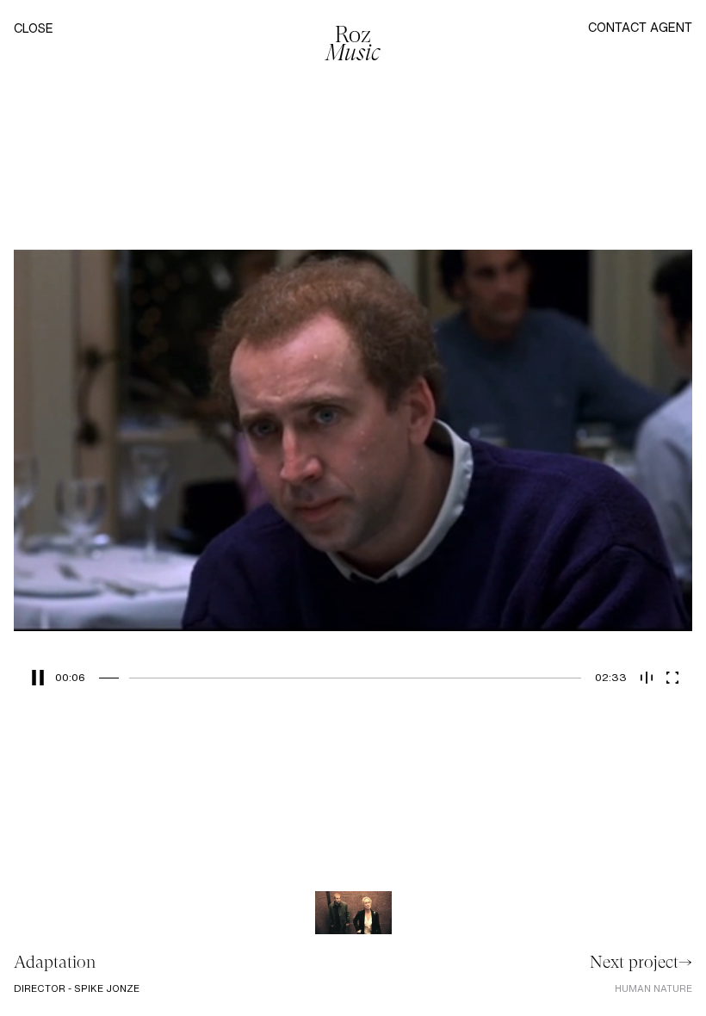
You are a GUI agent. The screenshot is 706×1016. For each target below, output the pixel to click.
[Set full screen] (672, 678)
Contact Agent (640, 27)
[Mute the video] (647, 678)
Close (33, 29)
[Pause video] (34, 677)
